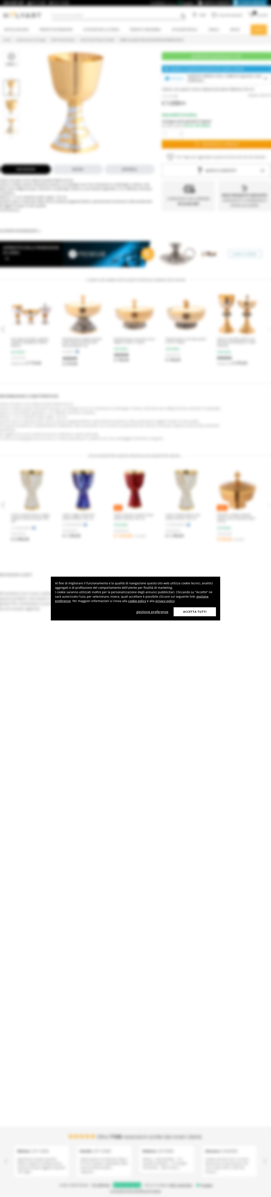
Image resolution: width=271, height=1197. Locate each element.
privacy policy (165, 601)
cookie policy (137, 601)
